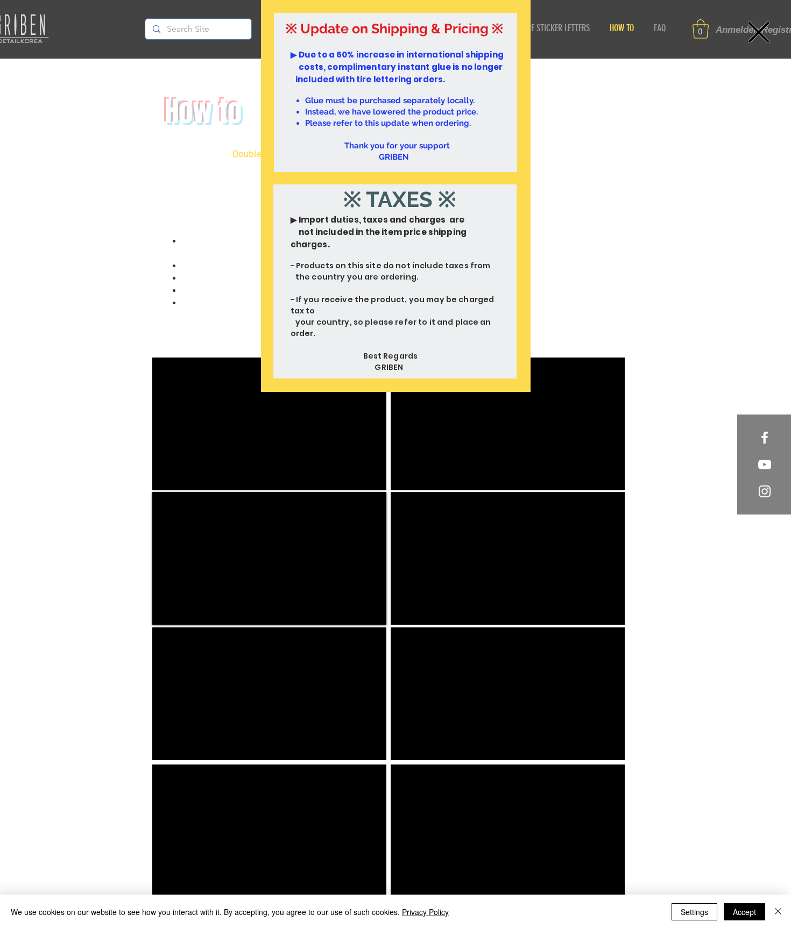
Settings (694, 911)
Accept (744, 911)
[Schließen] (778, 911)
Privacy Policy (425, 911)
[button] (758, 32)
